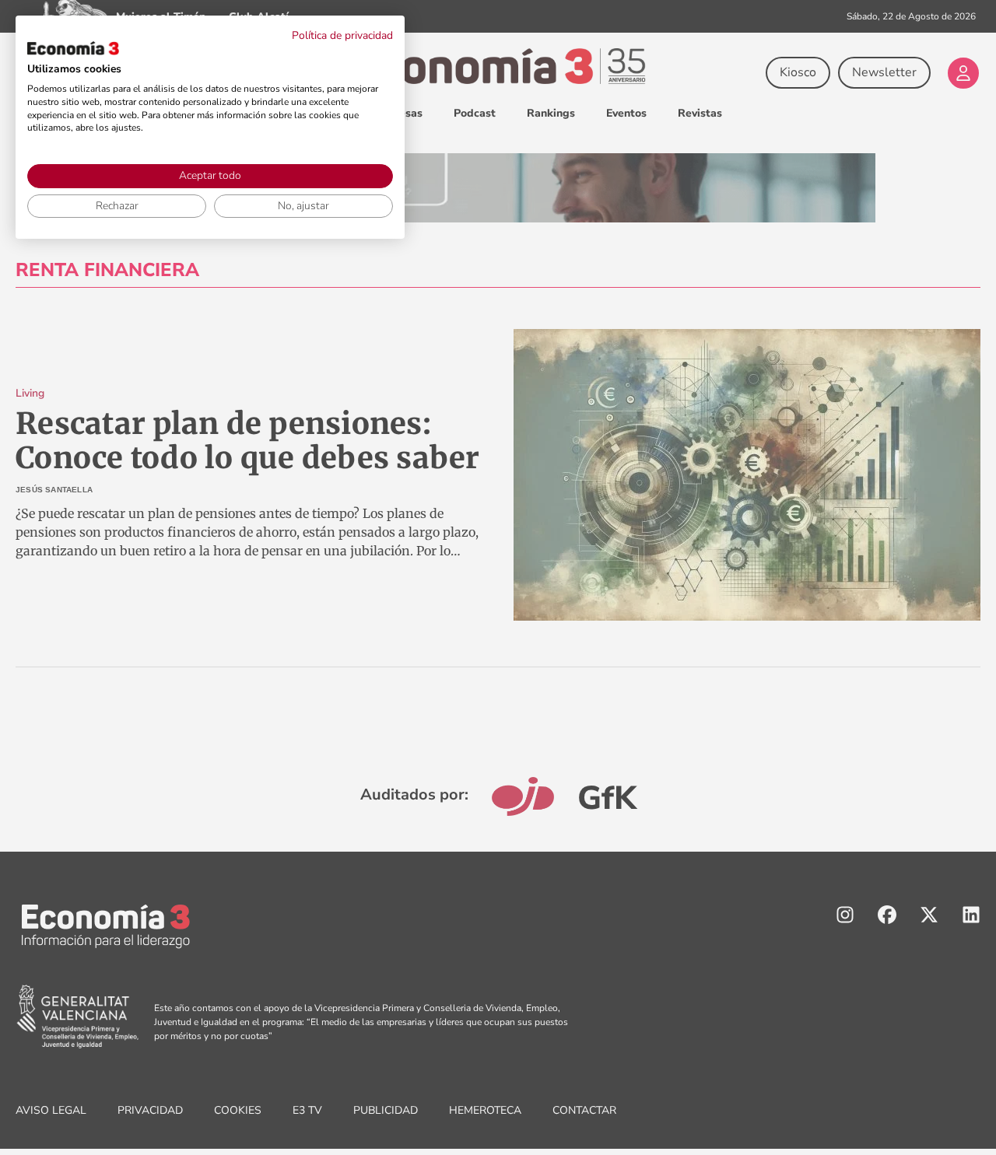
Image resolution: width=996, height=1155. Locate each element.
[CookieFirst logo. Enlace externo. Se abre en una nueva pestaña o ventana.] (73, 48)
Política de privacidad (342, 35)
